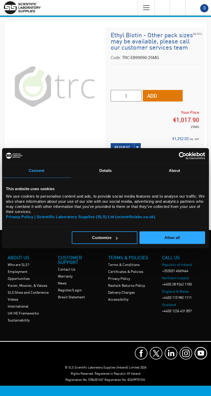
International (18, 306)
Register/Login (70, 290)
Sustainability (19, 320)
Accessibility (118, 299)
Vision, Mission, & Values (27, 286)
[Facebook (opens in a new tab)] (141, 353)
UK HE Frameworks (23, 313)
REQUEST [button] (122, 147)
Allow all (172, 237)
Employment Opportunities (19, 275)
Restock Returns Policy (126, 286)
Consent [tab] (36, 170)
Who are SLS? (18, 265)
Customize (101, 237)
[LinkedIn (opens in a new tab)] (171, 353)
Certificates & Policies (125, 272)
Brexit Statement (71, 297)
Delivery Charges (121, 292)
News (62, 283)
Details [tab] (105, 170)
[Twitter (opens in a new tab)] (156, 353)
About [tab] (174, 170)
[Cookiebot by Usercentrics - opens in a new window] (182, 156)
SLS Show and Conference (28, 292)
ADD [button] (152, 96)
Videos (13, 299)
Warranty (65, 276)
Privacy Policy (119, 279)
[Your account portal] (162, 7)
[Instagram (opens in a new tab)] (186, 353)
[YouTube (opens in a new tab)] (201, 353)
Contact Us (66, 269)
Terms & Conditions (124, 265)
